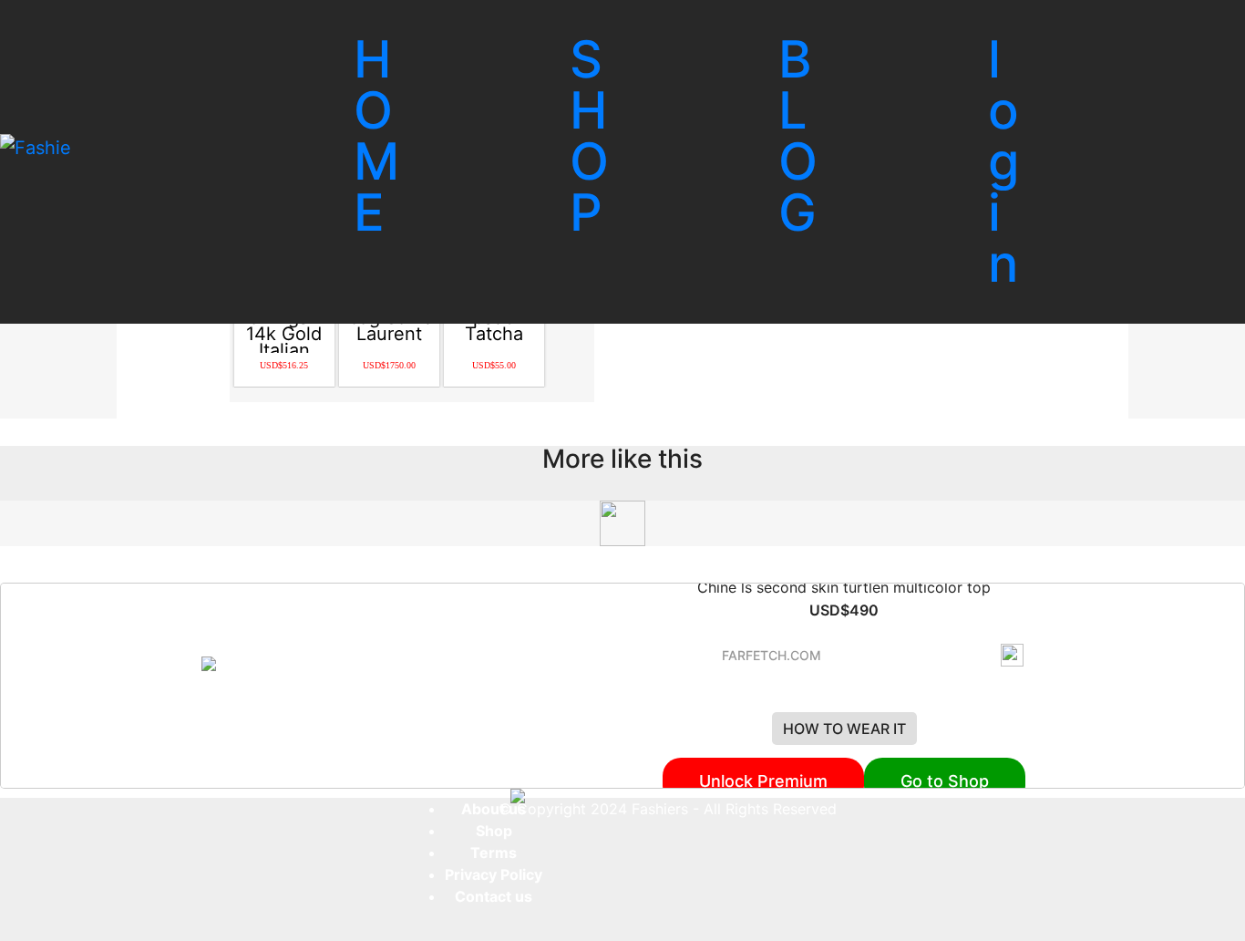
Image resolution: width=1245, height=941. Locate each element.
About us (493, 809)
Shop (494, 831)
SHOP (589, 135)
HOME (376, 135)
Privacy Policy (493, 874)
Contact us (493, 896)
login (1004, 161)
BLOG (798, 135)
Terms (493, 852)
